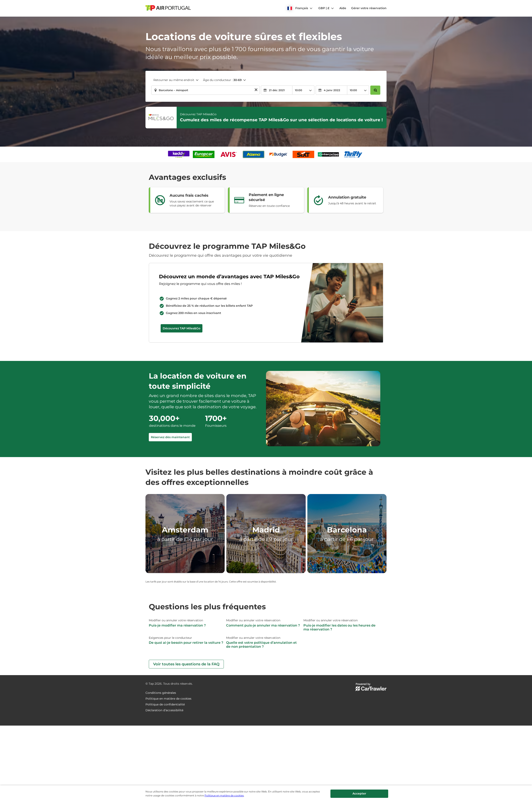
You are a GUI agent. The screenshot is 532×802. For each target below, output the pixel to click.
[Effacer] (256, 90)
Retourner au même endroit (173, 80)
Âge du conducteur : (222, 80)
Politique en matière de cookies (224, 795)
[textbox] (205, 90)
